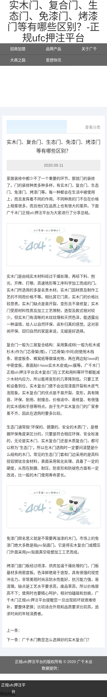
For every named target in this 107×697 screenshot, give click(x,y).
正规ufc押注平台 (36, 213)
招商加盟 (18, 49)
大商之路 (18, 60)
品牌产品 (53, 49)
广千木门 (14, 213)
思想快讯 (53, 60)
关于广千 (89, 49)
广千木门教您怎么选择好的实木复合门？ (56, 640)
